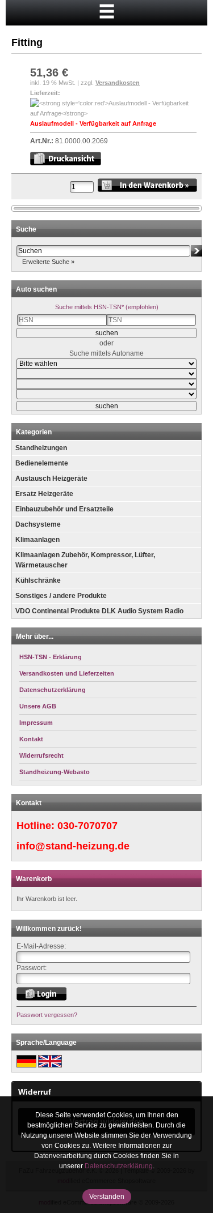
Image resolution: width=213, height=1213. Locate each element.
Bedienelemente (41, 463)
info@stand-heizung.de (73, 846)
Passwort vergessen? (46, 1014)
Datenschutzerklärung (119, 1166)
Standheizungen (41, 448)
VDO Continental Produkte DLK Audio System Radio (99, 611)
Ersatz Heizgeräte (44, 494)
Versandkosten (117, 82)
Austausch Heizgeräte (51, 478)
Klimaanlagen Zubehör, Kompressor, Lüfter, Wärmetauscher (85, 560)
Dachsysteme (38, 524)
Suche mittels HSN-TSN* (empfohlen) (106, 307)
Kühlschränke (38, 580)
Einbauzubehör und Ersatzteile (64, 509)
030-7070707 (87, 825)
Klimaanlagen (37, 540)
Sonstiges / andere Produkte (61, 596)
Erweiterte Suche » (48, 261)
